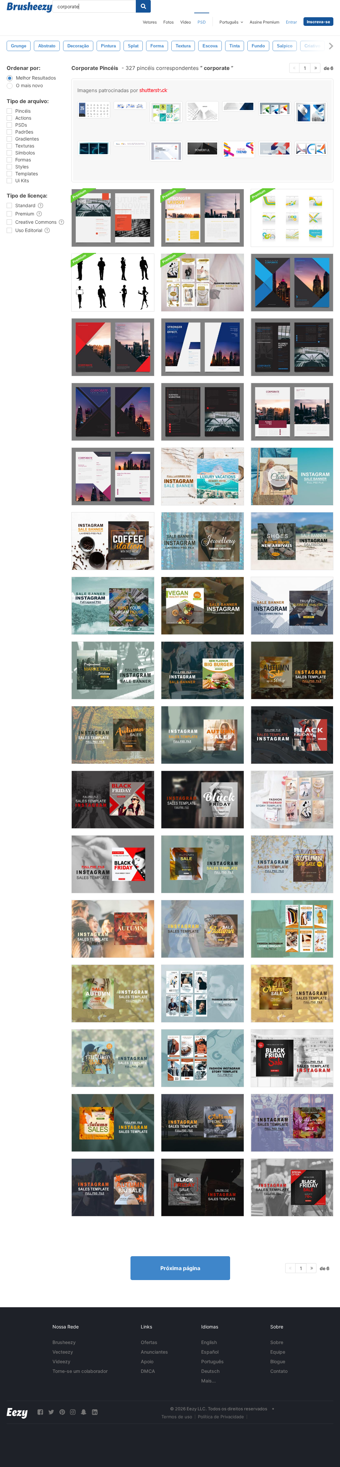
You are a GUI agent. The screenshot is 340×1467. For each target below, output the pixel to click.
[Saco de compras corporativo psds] (292, 218)
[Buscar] (143, 6)
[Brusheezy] (29, 7)
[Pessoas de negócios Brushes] (112, 283)
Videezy (61, 1361)
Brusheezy (64, 1342)
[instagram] (72, 1412)
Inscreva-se (318, 21)
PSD (202, 22)
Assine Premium (264, 22)
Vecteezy (62, 1352)
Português (212, 1361)
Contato (279, 1371)
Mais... (208, 1380)
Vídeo (185, 22)
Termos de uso (176, 1416)
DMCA (148, 1371)
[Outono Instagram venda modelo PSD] (292, 670)
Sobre (276, 1342)
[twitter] (51, 1412)
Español (209, 1352)
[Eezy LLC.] (17, 1412)
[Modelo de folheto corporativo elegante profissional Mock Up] (112, 218)
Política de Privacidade (221, 1416)
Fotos (168, 22)
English (209, 1342)
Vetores (150, 22)
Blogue (277, 1361)
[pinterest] (62, 1412)
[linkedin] (94, 1412)
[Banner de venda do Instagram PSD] (202, 476)
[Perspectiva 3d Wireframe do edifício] (202, 111)
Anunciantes (154, 1352)
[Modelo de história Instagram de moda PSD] (202, 283)
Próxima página (180, 1268)
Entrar (291, 22)
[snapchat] (84, 1412)
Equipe (277, 1352)
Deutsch (210, 1371)
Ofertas (149, 1342)
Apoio (147, 1361)
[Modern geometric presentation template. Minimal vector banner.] (274, 148)
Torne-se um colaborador (80, 1371)
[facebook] (40, 1412)
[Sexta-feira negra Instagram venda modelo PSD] (292, 735)
